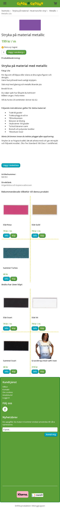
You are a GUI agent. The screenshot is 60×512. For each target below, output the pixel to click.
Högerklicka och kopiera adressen (16, 185)
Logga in (6, 397)
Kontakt (5, 389)
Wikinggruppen (38, 505)
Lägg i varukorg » (16, 52)
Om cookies (7, 392)
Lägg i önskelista (11, 165)
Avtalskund (7, 395)
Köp (13, 235)
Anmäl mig (51, 434)
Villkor (5, 386)
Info (6, 235)
